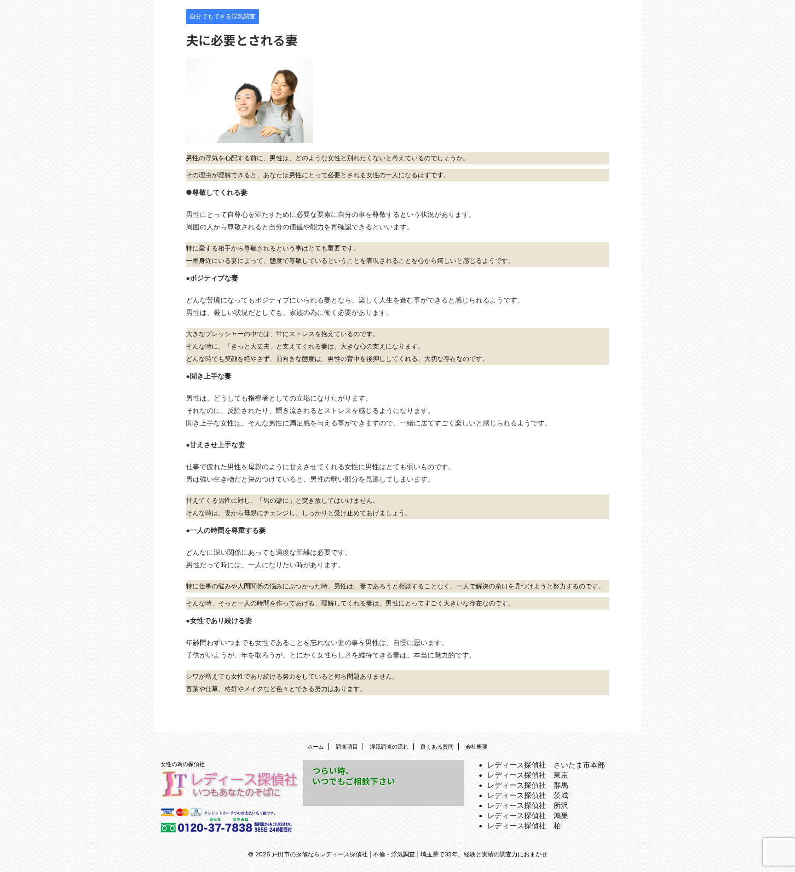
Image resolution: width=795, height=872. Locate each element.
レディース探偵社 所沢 (527, 805)
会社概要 (477, 746)
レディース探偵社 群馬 (527, 785)
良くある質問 (437, 746)
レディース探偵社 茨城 (527, 795)
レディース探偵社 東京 (527, 774)
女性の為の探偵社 (183, 764)
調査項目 (347, 746)
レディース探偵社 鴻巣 (527, 815)
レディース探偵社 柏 (524, 825)
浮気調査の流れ (389, 746)
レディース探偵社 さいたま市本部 (546, 764)
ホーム (315, 746)
